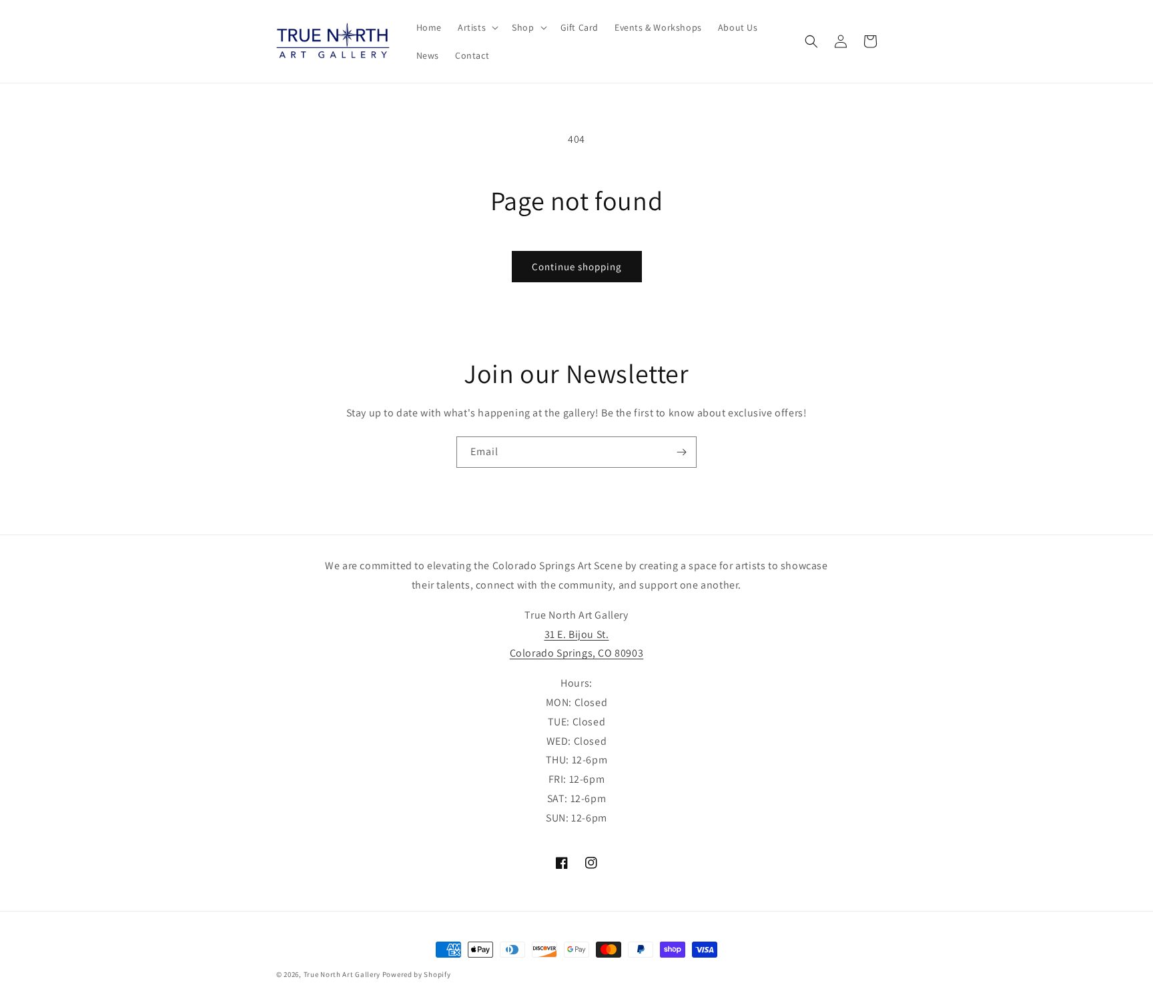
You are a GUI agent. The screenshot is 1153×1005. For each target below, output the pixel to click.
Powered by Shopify (416, 974)
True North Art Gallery (343, 974)
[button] (477, 27)
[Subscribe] (681, 452)
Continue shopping (577, 266)
